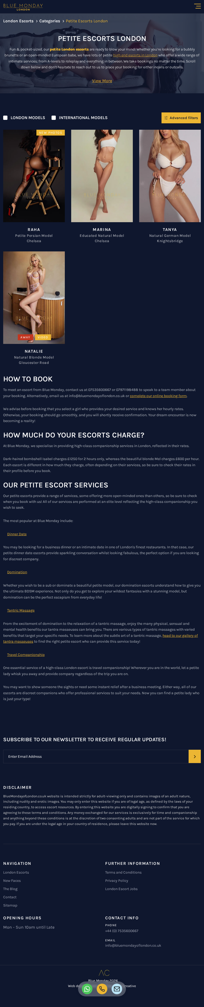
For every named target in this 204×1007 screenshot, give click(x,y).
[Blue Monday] (25, 7)
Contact (9, 897)
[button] (102, 80)
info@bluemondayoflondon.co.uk (133, 945)
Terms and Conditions (123, 872)
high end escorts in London (135, 55)
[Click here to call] (87, 989)
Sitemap (10, 905)
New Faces (12, 880)
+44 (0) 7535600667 (121, 931)
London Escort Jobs (121, 889)
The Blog (10, 889)
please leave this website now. (133, 824)
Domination (17, 572)
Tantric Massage (21, 610)
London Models (28, 117)
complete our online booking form (158, 396)
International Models (83, 117)
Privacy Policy (116, 880)
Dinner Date (17, 534)
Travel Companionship (26, 654)
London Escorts (16, 872)
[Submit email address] (195, 756)
